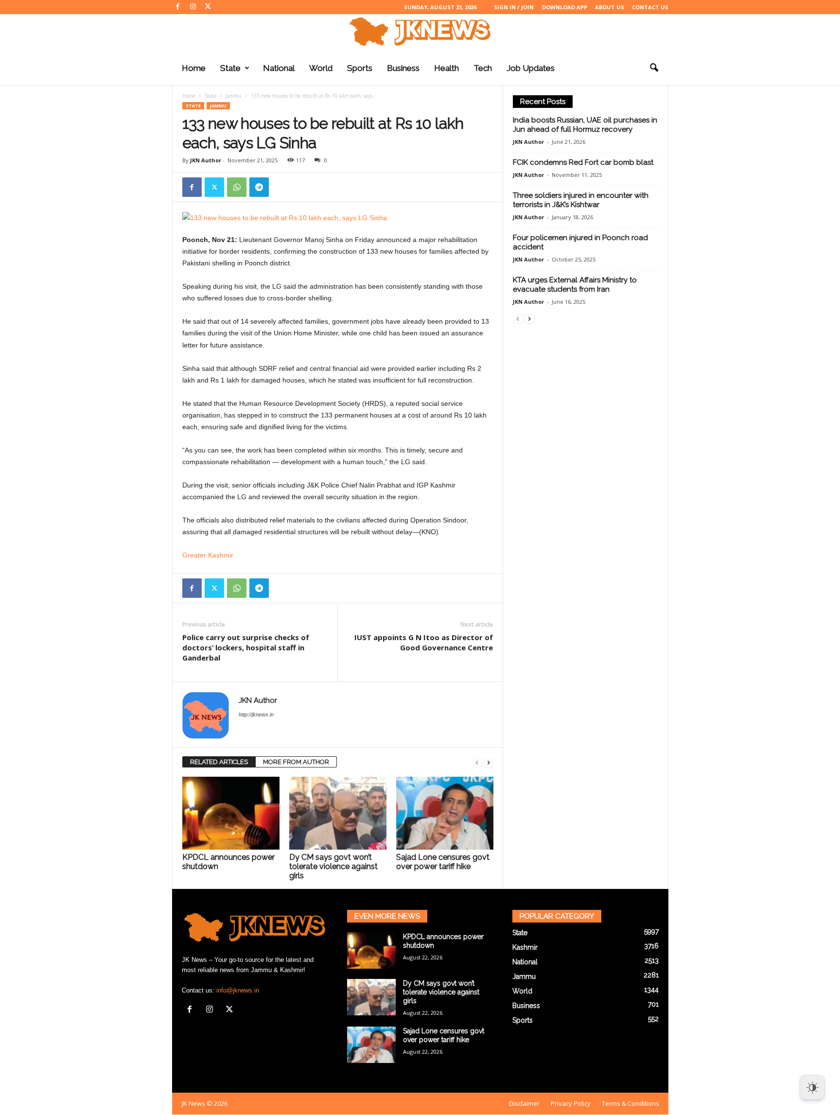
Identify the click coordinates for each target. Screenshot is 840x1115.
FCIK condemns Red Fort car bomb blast (583, 162)
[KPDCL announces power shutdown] (231, 813)
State (230, 68)
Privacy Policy (571, 1103)
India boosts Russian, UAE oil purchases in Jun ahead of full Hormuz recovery (585, 125)
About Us (609, 7)
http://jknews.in (256, 714)
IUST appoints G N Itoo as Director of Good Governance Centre (423, 642)
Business (403, 68)
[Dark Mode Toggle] (812, 1087)
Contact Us (650, 7)
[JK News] (420, 31)
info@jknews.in (237, 990)
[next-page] (488, 762)
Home (194, 68)
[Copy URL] (281, 187)
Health (446, 68)
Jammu (234, 95)
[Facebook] (178, 7)
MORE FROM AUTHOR (296, 762)
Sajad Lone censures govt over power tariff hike (443, 862)
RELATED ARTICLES (219, 762)
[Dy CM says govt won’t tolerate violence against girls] (337, 813)
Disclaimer (524, 1103)
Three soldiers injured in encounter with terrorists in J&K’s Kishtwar (580, 200)
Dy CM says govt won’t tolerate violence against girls (333, 866)
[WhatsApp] (236, 187)
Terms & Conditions (630, 1103)
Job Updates (531, 68)
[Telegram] (259, 187)
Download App (564, 7)
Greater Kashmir (207, 555)
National (279, 68)
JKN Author (205, 160)
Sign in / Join (514, 7)
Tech (482, 68)
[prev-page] (477, 762)
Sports (359, 68)
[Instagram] (193, 7)
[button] (654, 68)
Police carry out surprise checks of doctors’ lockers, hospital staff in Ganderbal (245, 647)
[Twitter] (208, 7)
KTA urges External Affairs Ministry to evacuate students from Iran (575, 285)
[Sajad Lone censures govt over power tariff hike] (444, 813)
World (320, 68)
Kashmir (525, 947)
